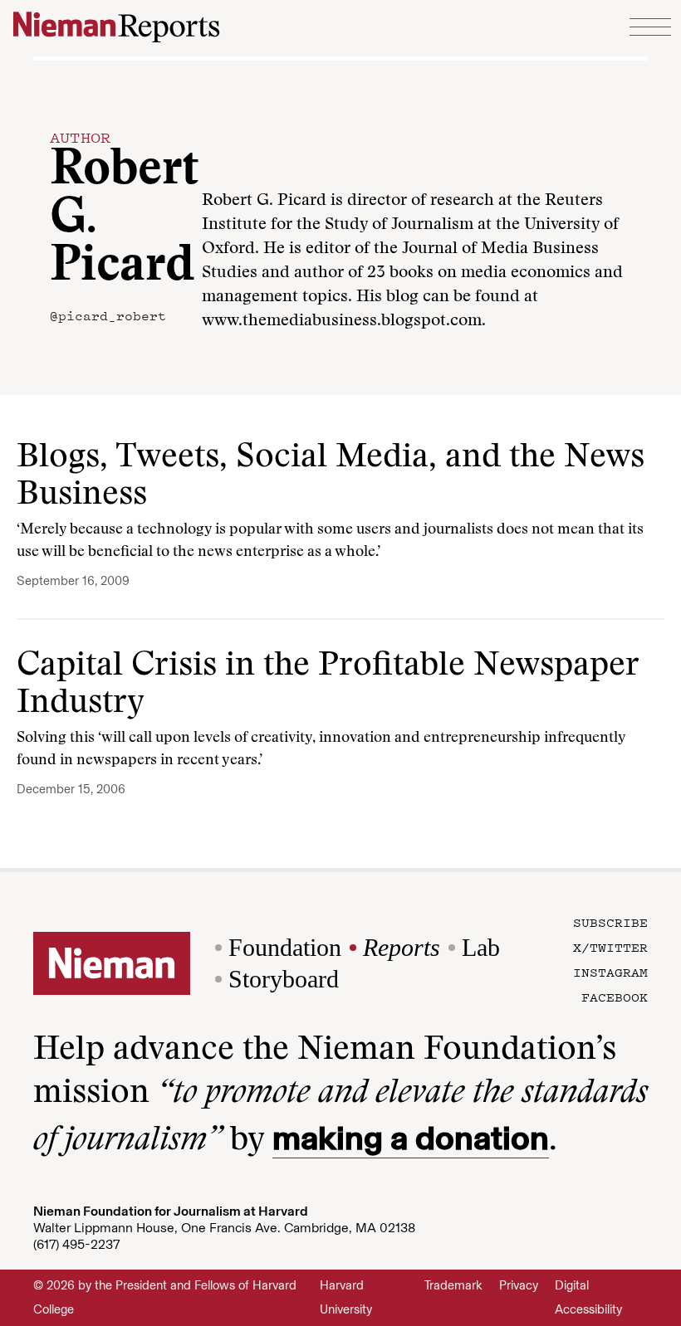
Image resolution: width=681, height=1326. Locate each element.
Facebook (614, 996)
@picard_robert (108, 315)
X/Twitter (610, 947)
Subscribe (610, 922)
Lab (481, 947)
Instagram (610, 972)
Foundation (284, 947)
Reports (401, 947)
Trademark (453, 1285)
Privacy (518, 1285)
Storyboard (283, 978)
